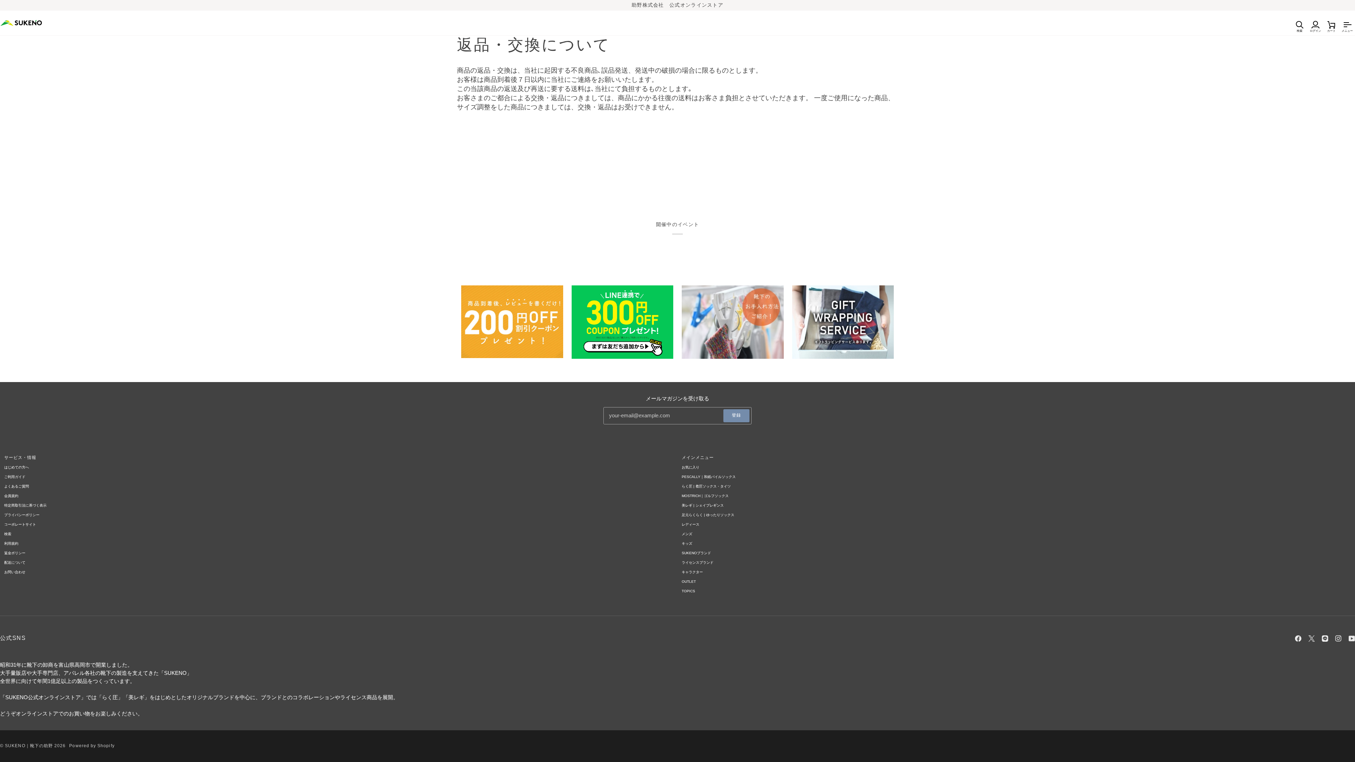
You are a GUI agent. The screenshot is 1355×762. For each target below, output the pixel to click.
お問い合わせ (14, 572)
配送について (14, 562)
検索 (7, 534)
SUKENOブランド (696, 553)
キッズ (687, 543)
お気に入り (690, 467)
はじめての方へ (16, 467)
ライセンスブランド (697, 562)
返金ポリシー (14, 553)
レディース (690, 524)
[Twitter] (1311, 638)
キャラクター (692, 572)
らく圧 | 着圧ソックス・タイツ (706, 486)
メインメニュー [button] (698, 457)
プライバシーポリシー (22, 515)
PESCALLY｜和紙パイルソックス (709, 477)
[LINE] (1325, 638)
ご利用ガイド (14, 477)
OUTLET (689, 581)
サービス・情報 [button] (20, 457)
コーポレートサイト (20, 524)
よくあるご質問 (16, 486)
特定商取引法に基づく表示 (25, 505)
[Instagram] (1338, 638)
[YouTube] (1352, 638)
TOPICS (688, 591)
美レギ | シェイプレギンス (703, 505)
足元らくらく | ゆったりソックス (708, 515)
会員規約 (11, 496)
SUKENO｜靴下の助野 (29, 745)
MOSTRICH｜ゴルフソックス (705, 496)
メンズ (687, 534)
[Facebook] (1298, 638)
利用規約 (11, 543)
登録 (736, 415)
